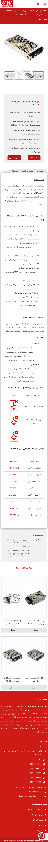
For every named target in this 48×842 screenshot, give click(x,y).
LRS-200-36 (14, 508)
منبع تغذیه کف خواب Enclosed (16, 11)
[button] (45, 4)
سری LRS (38, 15)
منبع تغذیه (20, 554)
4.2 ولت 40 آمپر (24, 550)
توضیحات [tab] (40, 171)
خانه (45, 11)
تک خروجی (26, 540)
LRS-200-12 (14, 488)
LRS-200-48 (14, 515)
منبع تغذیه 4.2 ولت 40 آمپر (17, 557)
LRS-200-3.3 (14, 468)
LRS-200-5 (14, 481)
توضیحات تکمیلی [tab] (28, 171)
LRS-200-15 (14, 495)
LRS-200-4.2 (14, 475)
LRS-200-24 (14, 502)
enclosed (11, 550)
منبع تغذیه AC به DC (35, 11)
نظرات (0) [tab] (15, 171)
